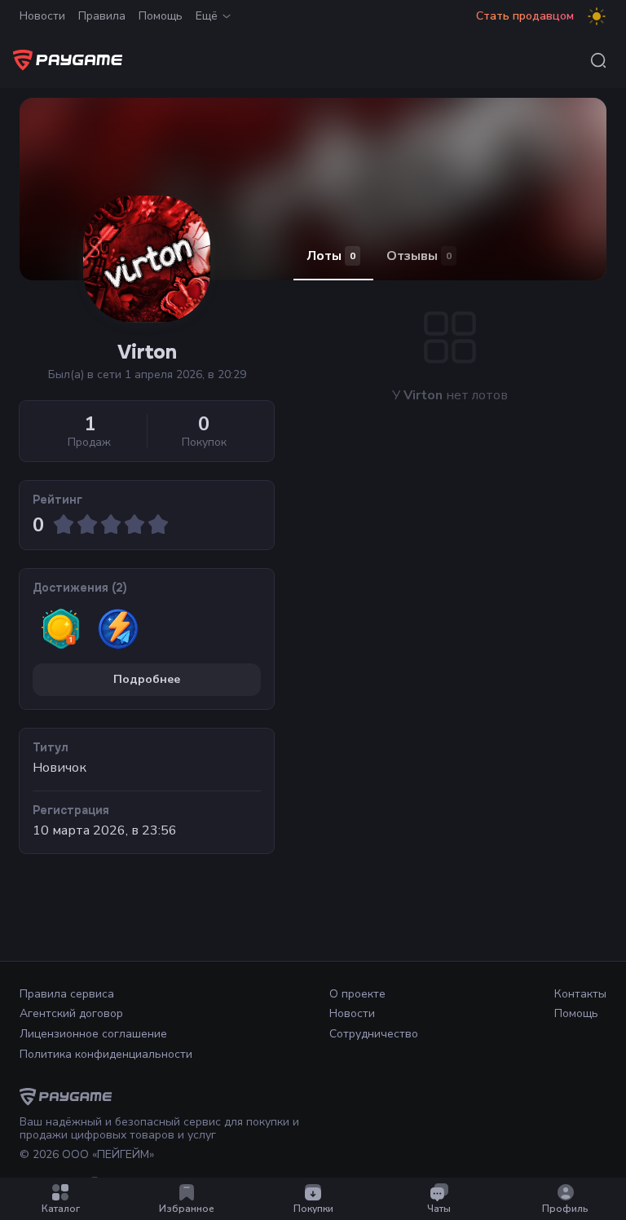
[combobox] (598, 60)
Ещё (207, 16)
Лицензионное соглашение (93, 1034)
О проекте (357, 994)
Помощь (161, 16)
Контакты (580, 994)
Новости (42, 16)
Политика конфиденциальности (106, 1054)
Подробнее (146, 679)
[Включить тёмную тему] (596, 16)
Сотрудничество (373, 1034)
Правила (102, 16)
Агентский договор (71, 1013)
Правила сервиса (67, 994)
